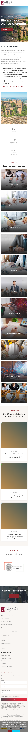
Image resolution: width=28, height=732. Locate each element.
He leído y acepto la (10, 696)
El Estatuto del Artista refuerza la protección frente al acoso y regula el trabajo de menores (14, 455)
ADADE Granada (5, 638)
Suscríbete (14, 699)
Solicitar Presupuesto (6, 643)
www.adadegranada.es (7, 628)
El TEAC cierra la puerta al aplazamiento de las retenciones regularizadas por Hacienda (14, 536)
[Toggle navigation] (26, 2)
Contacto (3, 648)
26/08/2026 (14, 531)
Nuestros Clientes (14, 554)
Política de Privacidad (14, 696)
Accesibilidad (4, 661)
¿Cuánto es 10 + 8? (5, 690)
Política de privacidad (6, 658)
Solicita (13, 596)
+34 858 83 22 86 (6, 621)
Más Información (16, 730)
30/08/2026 (14, 451)
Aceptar (10, 730)
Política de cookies (5, 655)
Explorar (14, 188)
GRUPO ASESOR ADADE (6, 669)
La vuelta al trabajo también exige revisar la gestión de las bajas (14, 496)
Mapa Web (3, 663)
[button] (12, 38)
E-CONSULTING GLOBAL (7, 666)
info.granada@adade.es (6, 624)
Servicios (5, 36)
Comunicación (4, 646)
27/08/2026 (14, 492)
